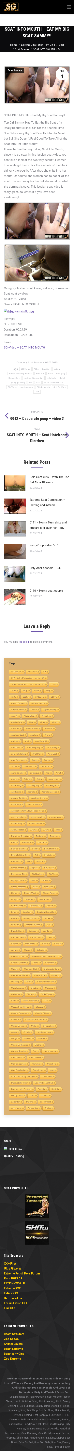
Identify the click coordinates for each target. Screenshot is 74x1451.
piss (30, 383)
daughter (15, 1102)
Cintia (13, 1000)
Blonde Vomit (30, 893)
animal (14, 766)
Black (35, 887)
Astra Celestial (35, 823)
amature (34, 735)
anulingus (34, 773)
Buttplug (33, 931)
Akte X (14, 716)
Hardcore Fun (13, 1298)
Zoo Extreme (12, 1358)
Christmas (15, 994)
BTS (49, 925)
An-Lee (14, 741)
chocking (15, 982)
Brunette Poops (33, 925)
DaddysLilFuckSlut (19, 1083)
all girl (42, 722)
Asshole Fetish (18, 798)
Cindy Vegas (46, 994)
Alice (31, 722)
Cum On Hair (35, 1057)
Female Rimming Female (20, 373)
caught (14, 950)
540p (36, 691)
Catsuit (57, 944)
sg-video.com (27, 387)
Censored (49, 963)
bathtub (41, 842)
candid (46, 931)
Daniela (41, 1089)
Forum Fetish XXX (15, 1303)
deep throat (45, 1102)
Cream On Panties (19, 1045)
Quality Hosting (14, 1156)
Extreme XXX (12, 1288)
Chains (14, 969)
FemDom (40, 373)
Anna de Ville (17, 773)
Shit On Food (60, 387)
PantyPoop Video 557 (44, 545)
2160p (54, 697)
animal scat (29, 766)
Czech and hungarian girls (23, 1076)
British (14, 918)
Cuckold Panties (18, 1051)
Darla (32, 1095)
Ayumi (46, 830)
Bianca (40, 861)
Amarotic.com (32, 728)
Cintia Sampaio (30, 1000)
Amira (47, 735)
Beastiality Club (14, 1353)
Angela (47, 760)
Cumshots (51, 1064)
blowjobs (29, 899)
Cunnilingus (38, 1070)
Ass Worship (16, 823)
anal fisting (52, 747)
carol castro (30, 944)
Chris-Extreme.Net (45, 982)
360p (13, 691)
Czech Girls (47, 1076)
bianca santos (17, 868)
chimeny (55, 975)
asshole (31, 792)
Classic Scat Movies (20, 1007)
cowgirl (14, 1038)
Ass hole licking (38, 798)
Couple (26, 1032)
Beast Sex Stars (14, 1334)
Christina (34, 988)
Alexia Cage (16, 722)
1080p (26, 697)
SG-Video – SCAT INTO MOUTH (24, 347)
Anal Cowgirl (41, 741)
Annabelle (45, 766)
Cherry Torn (39, 975)
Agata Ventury (49, 709)
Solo (37, 392)
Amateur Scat (17, 735)
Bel (36, 855)
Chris (28, 982)
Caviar (27, 950)
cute (52, 1070)
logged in (24, 641)
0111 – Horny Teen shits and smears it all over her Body (48, 525)
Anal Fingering (33, 747)
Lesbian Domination (33, 378)
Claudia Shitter (42, 1013)
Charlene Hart (30, 969)
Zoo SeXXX (11, 1338)
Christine (49, 988)
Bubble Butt (16, 931)
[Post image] (15, 483)
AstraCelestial (17, 830)
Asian (39, 779)
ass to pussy (55, 817)
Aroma (14, 779)
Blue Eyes (44, 899)
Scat (38, 383)
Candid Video (17, 937)
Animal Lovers (13, 1343)
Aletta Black (29, 716)
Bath (13, 842)
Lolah (63, 378)
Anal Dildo (16, 747)
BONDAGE (35, 906)
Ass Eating (16, 785)
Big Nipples (37, 874)
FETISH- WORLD (14, 1283)
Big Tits (52, 874)
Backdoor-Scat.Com (20, 836)
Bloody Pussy (49, 893)
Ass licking (16, 804)
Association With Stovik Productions (27, 811)
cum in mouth (50, 1051)
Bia (28, 861)
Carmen (14, 944)
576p (48, 691)
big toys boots (17, 880)
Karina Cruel (14, 378)
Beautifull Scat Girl (19, 855)
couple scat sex (44, 1032)
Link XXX (9, 1308)
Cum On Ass (16, 1057)
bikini (33, 880)
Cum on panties (18, 1064)
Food (50, 373)
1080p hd (25, 369)
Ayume (33, 830)
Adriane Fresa (17, 709)
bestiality (48, 855)
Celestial (40, 950)
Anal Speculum (18, 760)
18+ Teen (32, 672)
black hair (48, 887)
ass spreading (17, 817)
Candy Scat (35, 937)
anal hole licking (18, 754)
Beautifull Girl (50, 849)
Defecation (33, 1108)
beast (34, 849)
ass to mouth (37, 817)
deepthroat (16, 1108)
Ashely (27, 779)
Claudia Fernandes (20, 1013)
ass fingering (33, 785)
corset (14, 1032)
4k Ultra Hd (16, 672)
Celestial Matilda (18, 963)
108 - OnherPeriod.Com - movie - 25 (27, 684)
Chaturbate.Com (51, 969)
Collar (33, 1026)
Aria (47, 773)
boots (13, 912)
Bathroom (26, 842)
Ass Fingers (51, 785)
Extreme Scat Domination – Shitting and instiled (47, 502)
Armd (58, 773)
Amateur (48, 728)
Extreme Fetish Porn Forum (22, 1273)
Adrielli (34, 709)
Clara (46, 1000)
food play (60, 373)
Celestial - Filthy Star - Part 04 (45, 956)
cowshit (41, 1038)
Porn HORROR (13, 1278)
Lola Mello (52, 378)
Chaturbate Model (19, 975)
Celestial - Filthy (18, 956)
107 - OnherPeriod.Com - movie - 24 (27, 678)
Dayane (29, 1102)
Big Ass (34, 868)
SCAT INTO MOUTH (53, 383)
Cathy (45, 944)
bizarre (45, 880)
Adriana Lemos (38, 703)
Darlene (44, 1095)
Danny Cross (17, 1095)
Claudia (39, 1007)
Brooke (47, 918)
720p (36, 369)
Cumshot (36, 1064)
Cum (35, 1051)
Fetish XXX (11, 1293)
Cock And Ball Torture (35, 1019)
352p (53, 684)
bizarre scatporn (18, 887)
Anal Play (37, 754)
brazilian (46, 369)
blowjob (14, 899)
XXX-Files (10, 1263)
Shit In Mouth (43, 387)
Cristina (38, 1045)
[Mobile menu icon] (65, 19)
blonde (14, 893)
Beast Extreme (13, 1348)
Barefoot (54, 836)
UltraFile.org (12, 1268)
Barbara (39, 836)
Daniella (55, 1089)
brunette (15, 925)
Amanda (15, 728)
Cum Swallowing (18, 1070)
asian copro (54, 779)
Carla (50, 937)
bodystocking (17, 906)
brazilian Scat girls (45, 912)
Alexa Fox (46, 716)
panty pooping (18, 383)
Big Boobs (49, 868)
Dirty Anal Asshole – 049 (45, 568)
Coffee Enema (17, 1026)
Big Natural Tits (18, 874)
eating (57, 369)
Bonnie (50, 906)
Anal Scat (52, 754)
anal (27, 741)
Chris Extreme (17, 988)
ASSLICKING (33, 804)
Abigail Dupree (18, 703)
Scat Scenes (15, 70)
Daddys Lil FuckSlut (44, 1083)
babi (58, 830)
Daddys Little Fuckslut (21, 1089)
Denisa (48, 1108)
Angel (34, 760)
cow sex (27, 1038)
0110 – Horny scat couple (46, 590)
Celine (35, 963)
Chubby (30, 994)
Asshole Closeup (49, 792)
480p (25, 691)
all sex (55, 722)
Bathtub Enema (18, 849)
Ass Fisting (16, 792)
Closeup (15, 1019)
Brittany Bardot (30, 918)
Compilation (48, 1026)
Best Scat (15, 861)
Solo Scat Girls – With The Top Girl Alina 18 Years (49, 479)
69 (44, 672)
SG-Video (12, 387)
